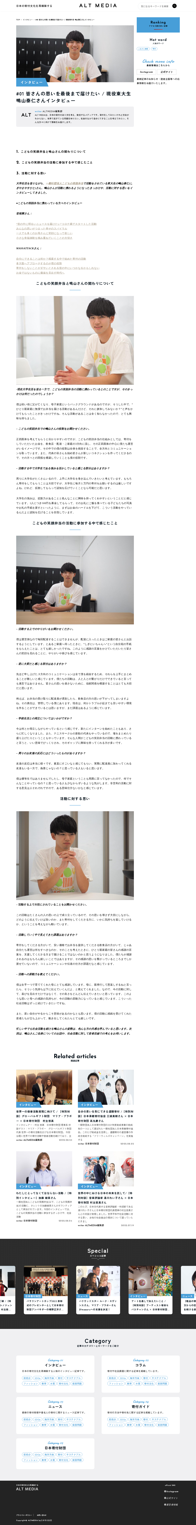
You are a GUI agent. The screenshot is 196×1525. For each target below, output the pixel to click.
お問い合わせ (41, 1515)
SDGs (38, 1378)
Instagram (172, 1492)
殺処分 (27, 1378)
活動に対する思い (31, 173)
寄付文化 (63, 1383)
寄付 (154, 49)
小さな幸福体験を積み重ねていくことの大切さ (44, 238)
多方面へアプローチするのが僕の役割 (39, 263)
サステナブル (73, 1378)
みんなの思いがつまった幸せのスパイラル (41, 228)
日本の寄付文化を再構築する (34, 6)
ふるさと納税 (143, 49)
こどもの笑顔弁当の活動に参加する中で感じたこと (54, 162)
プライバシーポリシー (24, 1515)
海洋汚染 (49, 1378)
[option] (46, 1290)
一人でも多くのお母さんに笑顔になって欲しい (44, 233)
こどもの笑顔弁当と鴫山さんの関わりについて (51, 151)
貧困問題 (77, 1383)
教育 (44, 1383)
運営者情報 (172, 1505)
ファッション (31, 1383)
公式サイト (167, 72)
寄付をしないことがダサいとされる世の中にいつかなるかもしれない (57, 268)
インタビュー (32, 82)
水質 (52, 1383)
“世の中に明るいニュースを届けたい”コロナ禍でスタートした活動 (56, 224)
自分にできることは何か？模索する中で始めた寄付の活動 (51, 258)
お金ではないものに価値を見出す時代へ (40, 272)
